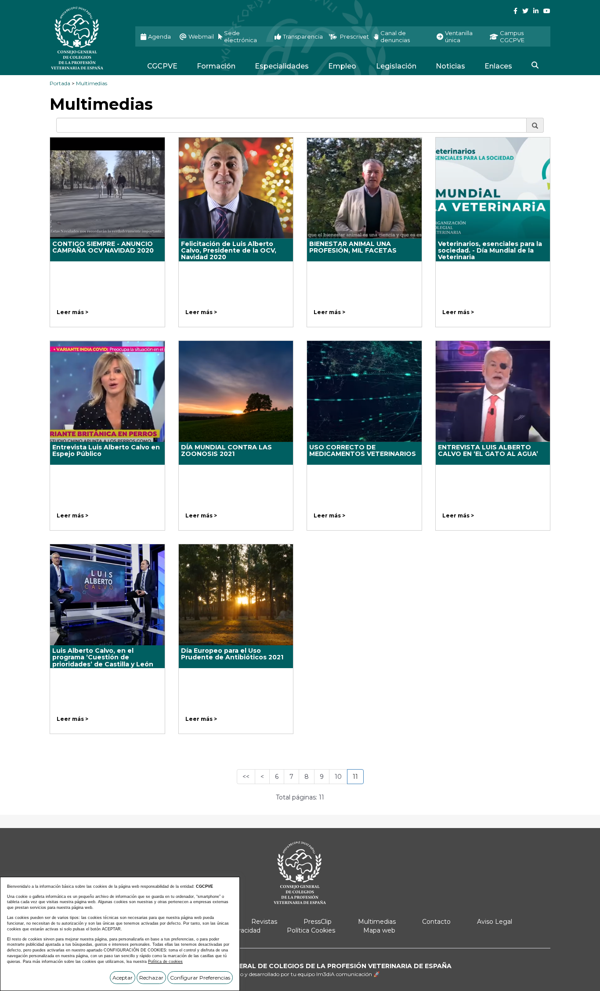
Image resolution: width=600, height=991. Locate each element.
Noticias (450, 66)
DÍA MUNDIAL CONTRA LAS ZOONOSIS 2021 (226, 450)
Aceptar (122, 977)
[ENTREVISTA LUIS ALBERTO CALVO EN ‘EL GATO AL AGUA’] (493, 391)
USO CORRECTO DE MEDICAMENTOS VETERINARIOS (362, 450)
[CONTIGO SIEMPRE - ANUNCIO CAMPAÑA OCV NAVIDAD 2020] (107, 188)
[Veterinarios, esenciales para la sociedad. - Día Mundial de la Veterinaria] (493, 188)
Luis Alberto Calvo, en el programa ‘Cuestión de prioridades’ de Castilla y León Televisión (102, 661)
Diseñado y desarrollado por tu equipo (300, 974)
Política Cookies (311, 930)
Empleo (342, 66)
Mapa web (379, 930)
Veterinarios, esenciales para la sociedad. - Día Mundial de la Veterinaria (490, 250)
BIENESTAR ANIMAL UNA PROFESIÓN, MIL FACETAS (353, 247)
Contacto (436, 922)
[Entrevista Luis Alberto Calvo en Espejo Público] (107, 391)
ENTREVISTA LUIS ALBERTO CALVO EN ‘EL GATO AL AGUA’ (488, 450)
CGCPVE (162, 66)
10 (338, 777)
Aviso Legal (494, 922)
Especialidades (282, 66)
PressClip (318, 922)
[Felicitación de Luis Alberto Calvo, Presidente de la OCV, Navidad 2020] (236, 188)
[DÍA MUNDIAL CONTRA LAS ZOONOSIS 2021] (236, 391)
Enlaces (498, 66)
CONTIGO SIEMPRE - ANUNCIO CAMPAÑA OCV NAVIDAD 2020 (103, 247)
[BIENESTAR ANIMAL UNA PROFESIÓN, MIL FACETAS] (364, 188)
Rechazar (151, 977)
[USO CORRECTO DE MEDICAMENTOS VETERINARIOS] (364, 391)
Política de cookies (165, 961)
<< (245, 777)
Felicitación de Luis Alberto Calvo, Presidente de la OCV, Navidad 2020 (228, 250)
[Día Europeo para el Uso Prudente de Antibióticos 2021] (236, 594)
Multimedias (91, 83)
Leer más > (72, 312)
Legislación (396, 66)
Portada (60, 83)
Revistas (264, 922)
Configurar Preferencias (200, 977)
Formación (216, 66)
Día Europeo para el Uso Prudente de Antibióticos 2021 (232, 654)
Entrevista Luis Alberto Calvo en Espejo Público (106, 450)
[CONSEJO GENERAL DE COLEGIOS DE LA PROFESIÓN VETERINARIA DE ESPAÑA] (86, 38)
